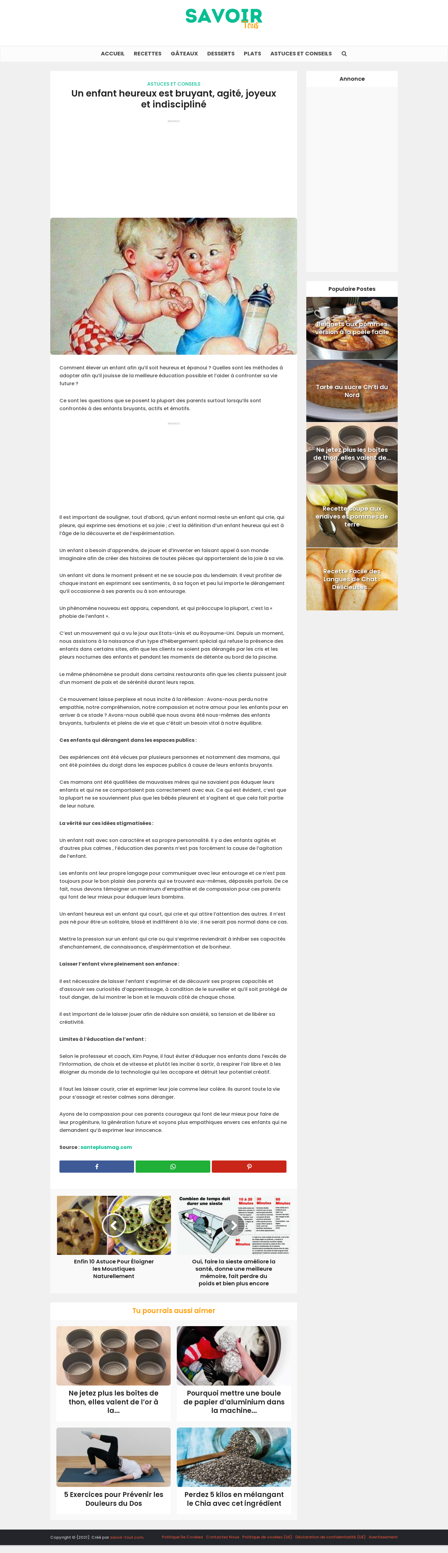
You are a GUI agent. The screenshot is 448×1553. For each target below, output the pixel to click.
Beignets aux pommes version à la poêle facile (352, 328)
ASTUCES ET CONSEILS (301, 53)
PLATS (252, 53)
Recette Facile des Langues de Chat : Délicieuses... (352, 579)
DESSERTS (221, 53)
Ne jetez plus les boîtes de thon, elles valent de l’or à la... (113, 1402)
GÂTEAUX (184, 53)
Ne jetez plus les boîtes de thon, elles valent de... (352, 453)
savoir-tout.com (126, 1537)
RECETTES (148, 53)
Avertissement (383, 1537)
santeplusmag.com (106, 1147)
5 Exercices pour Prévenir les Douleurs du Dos (113, 1499)
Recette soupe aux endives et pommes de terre (352, 516)
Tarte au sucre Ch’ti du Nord (352, 391)
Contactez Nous (222, 1537)
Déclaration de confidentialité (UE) (330, 1537)
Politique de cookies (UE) (267, 1537)
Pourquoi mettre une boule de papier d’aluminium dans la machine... (234, 1402)
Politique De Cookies (182, 1537)
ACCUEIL (113, 53)
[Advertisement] (174, 166)
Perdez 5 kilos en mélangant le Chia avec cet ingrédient (234, 1499)
